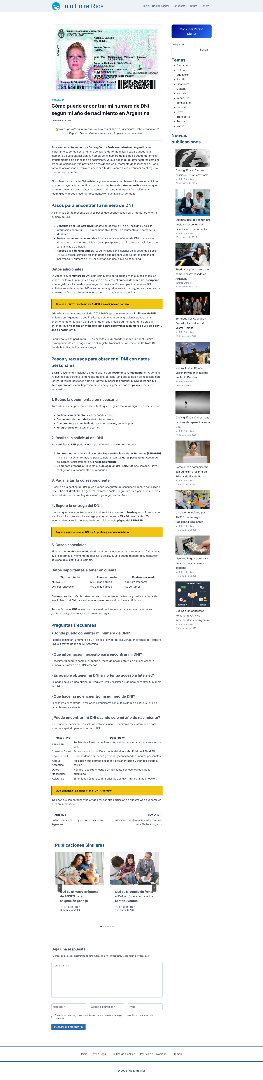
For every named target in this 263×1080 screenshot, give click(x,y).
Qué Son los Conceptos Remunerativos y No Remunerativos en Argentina (192, 615)
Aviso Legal (100, 1053)
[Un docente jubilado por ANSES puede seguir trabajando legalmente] (192, 499)
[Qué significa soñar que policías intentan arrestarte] (192, 158)
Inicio (146, 5)
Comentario (61, 965)
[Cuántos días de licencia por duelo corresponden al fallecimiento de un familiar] (192, 202)
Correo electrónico (103, 1006)
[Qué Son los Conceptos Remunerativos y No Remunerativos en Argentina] (192, 594)
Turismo (181, 121)
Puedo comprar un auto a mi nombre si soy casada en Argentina (192, 274)
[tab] (101, 926)
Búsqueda (178, 44)
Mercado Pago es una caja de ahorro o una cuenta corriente (191, 563)
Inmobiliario (184, 102)
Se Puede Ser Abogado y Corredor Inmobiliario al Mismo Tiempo (190, 323)
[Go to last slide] (60, 888)
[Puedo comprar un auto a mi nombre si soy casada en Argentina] (192, 254)
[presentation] (79, 868)
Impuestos (183, 98)
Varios (180, 126)
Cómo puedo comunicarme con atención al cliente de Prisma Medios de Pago (191, 471)
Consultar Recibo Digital (191, 31)
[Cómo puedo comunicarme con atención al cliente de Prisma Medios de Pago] (192, 452)
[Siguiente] (154, 888)
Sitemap (177, 1053)
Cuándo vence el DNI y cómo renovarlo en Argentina (77, 820)
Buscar (204, 49)
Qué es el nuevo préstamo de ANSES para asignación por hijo (79, 896)
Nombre (59, 1006)
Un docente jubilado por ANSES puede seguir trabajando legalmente (190, 517)
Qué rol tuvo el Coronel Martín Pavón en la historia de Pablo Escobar (191, 373)
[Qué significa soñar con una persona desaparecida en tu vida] (192, 402)
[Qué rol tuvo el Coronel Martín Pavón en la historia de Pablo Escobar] (192, 353)
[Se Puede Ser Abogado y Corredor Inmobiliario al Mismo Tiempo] (192, 303)
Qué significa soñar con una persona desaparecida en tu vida (192, 422)
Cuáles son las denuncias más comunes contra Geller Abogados (138, 820)
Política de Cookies (123, 1053)
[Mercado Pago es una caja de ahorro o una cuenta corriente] (192, 545)
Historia (181, 93)
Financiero (183, 84)
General (205, 5)
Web (132, 1006)
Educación (183, 74)
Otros (180, 112)
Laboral (181, 107)
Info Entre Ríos (71, 907)
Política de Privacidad (153, 1053)
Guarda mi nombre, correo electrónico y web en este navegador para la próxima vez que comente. (104, 1017)
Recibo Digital (160, 5)
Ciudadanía (57, 100)
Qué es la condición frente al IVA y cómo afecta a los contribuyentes (134, 896)
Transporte (178, 5)
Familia (181, 79)
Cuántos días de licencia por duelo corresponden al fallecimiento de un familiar (192, 224)
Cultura (192, 5)
